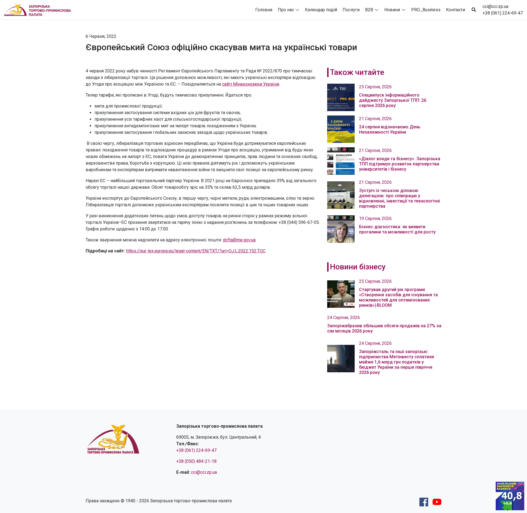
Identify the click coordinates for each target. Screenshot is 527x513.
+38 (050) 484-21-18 (196, 461)
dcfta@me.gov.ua (239, 240)
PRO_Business (426, 9)
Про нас (286, 9)
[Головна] (39, 10)
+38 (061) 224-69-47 (503, 13)
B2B (369, 9)
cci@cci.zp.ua (495, 6)
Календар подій (321, 9)
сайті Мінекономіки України (250, 84)
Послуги (351, 9)
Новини (392, 9)
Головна (263, 9)
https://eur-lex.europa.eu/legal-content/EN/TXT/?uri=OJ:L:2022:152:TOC (195, 250)
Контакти (455, 9)
